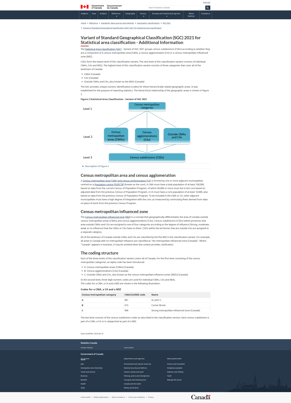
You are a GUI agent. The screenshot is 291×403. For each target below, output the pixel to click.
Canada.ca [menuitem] (205, 13)
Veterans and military (175, 372)
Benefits (84, 380)
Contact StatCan (87, 348)
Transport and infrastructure (135, 380)
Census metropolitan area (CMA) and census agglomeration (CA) (117, 180)
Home (83, 23)
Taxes (83, 388)
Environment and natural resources (137, 364)
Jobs (82, 364)
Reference (93, 23)
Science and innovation (176, 364)
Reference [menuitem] (116, 13)
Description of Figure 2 (97, 166)
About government (174, 359)
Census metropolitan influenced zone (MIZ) (108, 217)
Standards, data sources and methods (117, 23)
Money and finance (131, 388)
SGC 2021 (167, 23)
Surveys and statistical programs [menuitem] (166, 13)
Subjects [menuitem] (84, 13)
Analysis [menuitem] (103, 13)
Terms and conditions (136, 397)
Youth (169, 376)
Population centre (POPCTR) (109, 184)
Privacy (151, 397)
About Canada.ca (118, 397)
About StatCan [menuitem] (191, 14)
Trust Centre (128, 348)
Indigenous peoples (174, 368)
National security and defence (135, 368)
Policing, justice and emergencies (137, 376)
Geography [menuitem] (130, 13)
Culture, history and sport (134, 372)
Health (83, 384)
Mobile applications (101, 397)
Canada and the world (132, 384)
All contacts (85, 359)
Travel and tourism (88, 372)
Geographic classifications (148, 23)
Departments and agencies (134, 359)
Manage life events (174, 380)
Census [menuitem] (143, 13)
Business (84, 376)
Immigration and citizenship (91, 368)
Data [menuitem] (94, 13)
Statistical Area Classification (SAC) (103, 49)
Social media (85, 397)
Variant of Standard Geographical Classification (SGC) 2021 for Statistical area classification (122, 28)
